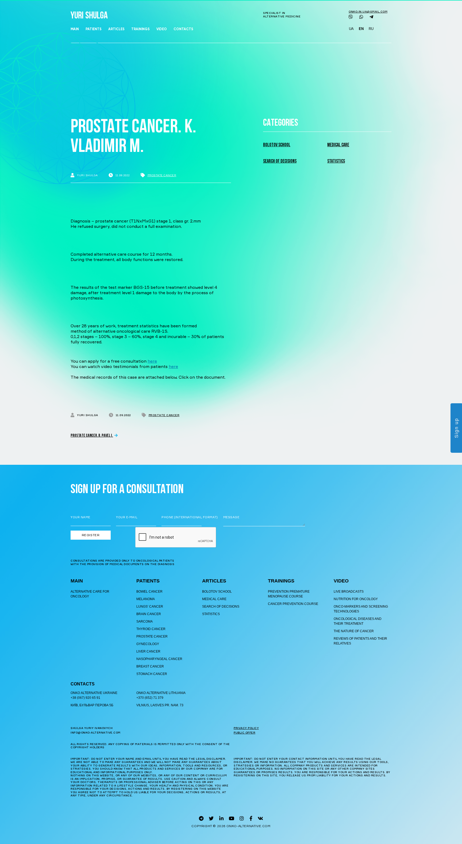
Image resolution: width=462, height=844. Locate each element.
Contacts (183, 29)
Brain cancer (148, 614)
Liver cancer (148, 651)
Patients (94, 29)
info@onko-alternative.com (96, 732)
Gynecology (147, 644)
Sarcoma (144, 621)
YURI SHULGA (89, 16)
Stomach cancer (151, 674)
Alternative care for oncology (90, 594)
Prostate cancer (162, 175)
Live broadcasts (349, 591)
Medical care (338, 145)
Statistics (336, 161)
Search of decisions (280, 161)
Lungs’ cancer (149, 606)
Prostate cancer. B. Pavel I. (92, 435)
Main (75, 29)
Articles (116, 29)
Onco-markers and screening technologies (361, 609)
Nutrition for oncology (356, 599)
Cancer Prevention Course (293, 604)
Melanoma (145, 599)
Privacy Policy (246, 728)
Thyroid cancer (150, 629)
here (152, 361)
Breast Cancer (150, 666)
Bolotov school (276, 145)
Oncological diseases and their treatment (358, 621)
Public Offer (244, 732)
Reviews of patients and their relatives (360, 641)
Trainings (140, 29)
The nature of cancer (354, 631)
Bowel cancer (149, 591)
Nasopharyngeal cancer (159, 659)
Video (161, 29)
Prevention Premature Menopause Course (289, 594)
